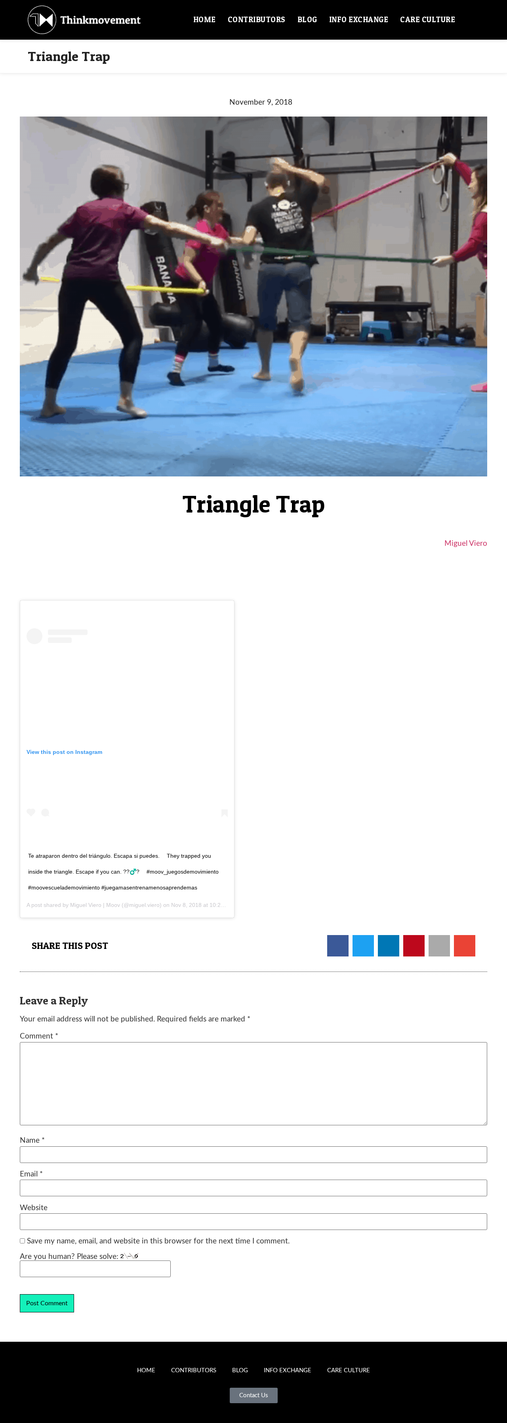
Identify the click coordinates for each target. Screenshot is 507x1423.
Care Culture (427, 19)
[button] (470, 20)
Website (34, 1208)
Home (204, 19)
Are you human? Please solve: (70, 1256)
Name (32, 1140)
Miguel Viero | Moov (95, 905)
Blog (307, 19)
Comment (39, 1036)
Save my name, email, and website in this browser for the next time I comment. (158, 1241)
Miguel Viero (465, 543)
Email (31, 1174)
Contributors (257, 19)
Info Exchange (359, 19)
